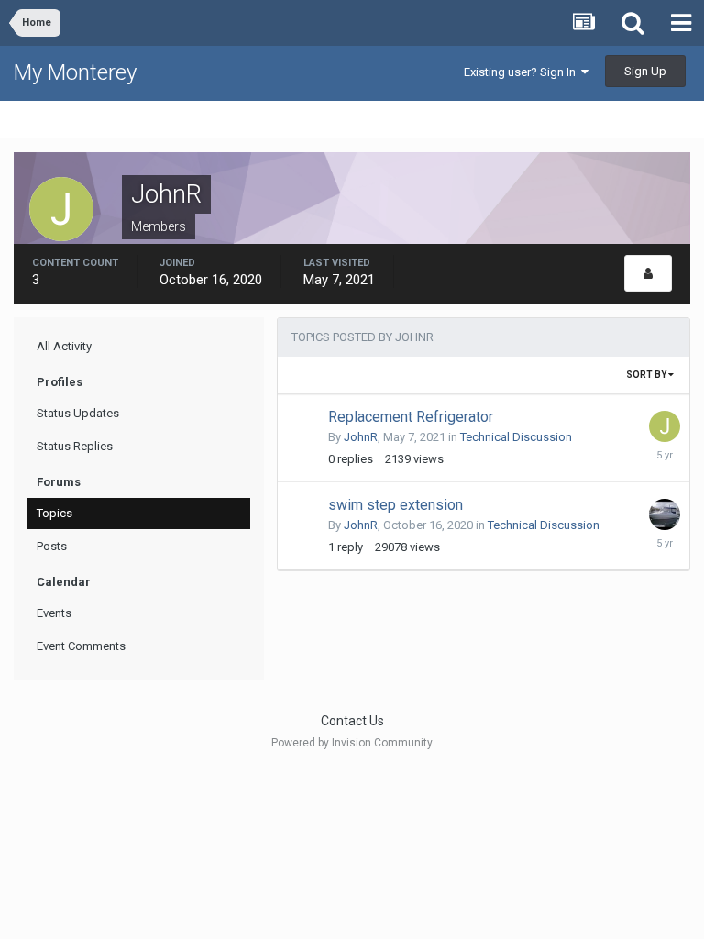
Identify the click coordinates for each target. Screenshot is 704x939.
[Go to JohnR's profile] (664, 426)
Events (54, 613)
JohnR (361, 437)
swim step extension (395, 505)
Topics (54, 513)
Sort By (647, 375)
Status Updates (78, 413)
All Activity (64, 346)
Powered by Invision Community (352, 742)
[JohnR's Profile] (648, 273)
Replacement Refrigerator (410, 416)
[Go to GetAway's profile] (664, 514)
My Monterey (75, 72)
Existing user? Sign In (522, 72)
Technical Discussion (516, 437)
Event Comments (81, 646)
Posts (52, 546)
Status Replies (75, 446)
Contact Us (352, 720)
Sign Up (645, 71)
